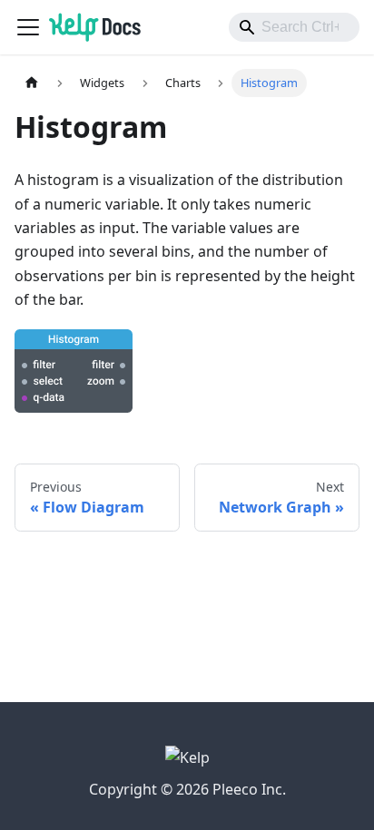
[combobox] (294, 27)
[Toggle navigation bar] (28, 27)
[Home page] (32, 83)
